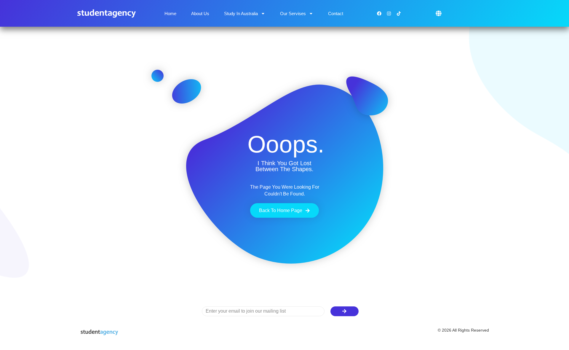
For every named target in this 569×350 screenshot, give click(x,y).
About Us (200, 13)
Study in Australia (241, 13)
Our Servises (293, 13)
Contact (335, 13)
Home (170, 13)
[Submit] (344, 311)
